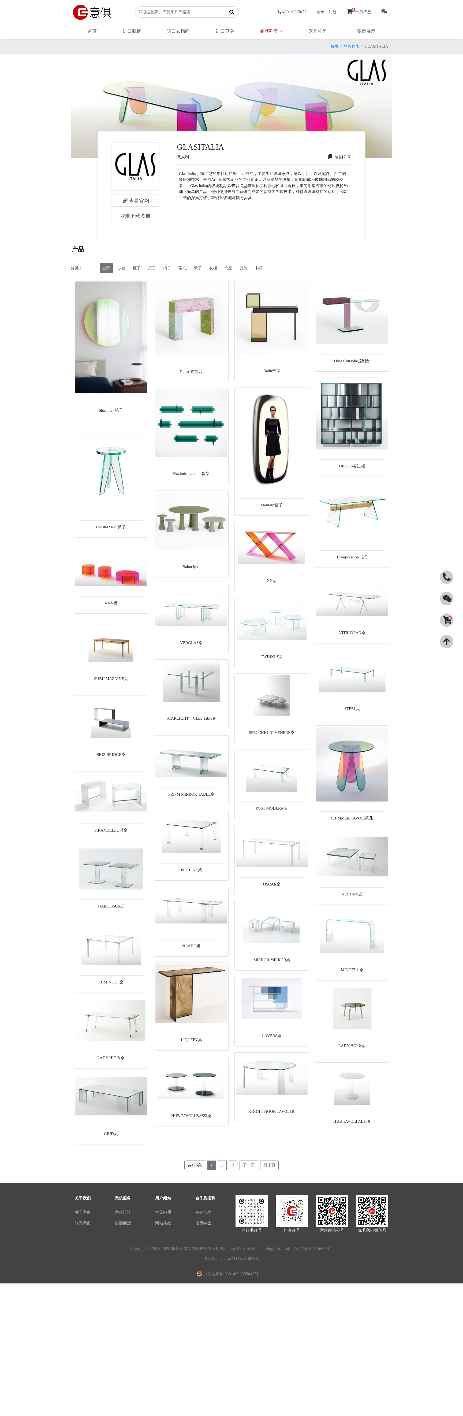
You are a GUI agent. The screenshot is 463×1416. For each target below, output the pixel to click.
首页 (92, 31)
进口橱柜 (132, 31)
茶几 (182, 268)
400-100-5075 (294, 12)
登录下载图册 (135, 216)
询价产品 (361, 12)
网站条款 (163, 1223)
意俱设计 (123, 1212)
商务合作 (203, 1212)
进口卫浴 (225, 31)
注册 (332, 12)
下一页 (249, 1165)
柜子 (137, 268)
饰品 (228, 268)
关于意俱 (83, 1212)
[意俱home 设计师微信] (384, 12)
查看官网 (139, 201)
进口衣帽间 (178, 31)
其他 (244, 268)
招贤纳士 (203, 1223)
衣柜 (213, 268)
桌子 (152, 268)
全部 (106, 268)
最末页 (269, 1165)
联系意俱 (83, 1223)
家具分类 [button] (318, 31)
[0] (447, 630)
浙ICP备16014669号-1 (313, 1248)
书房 (259, 268)
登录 (320, 12)
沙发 (121, 268)
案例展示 (366, 31)
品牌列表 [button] (269, 31)
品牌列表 (351, 46)
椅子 (167, 268)
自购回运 (123, 1223)
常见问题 (163, 1212)
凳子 (198, 268)
